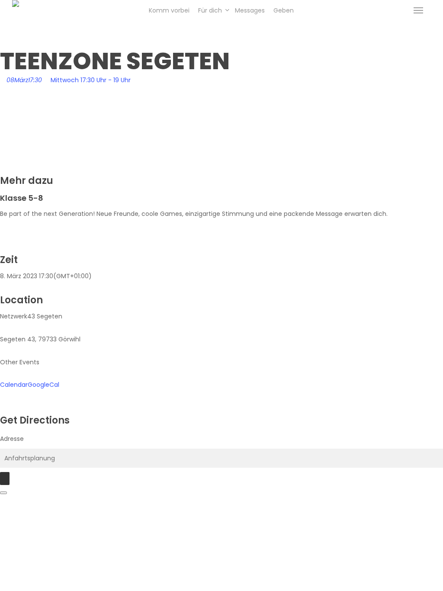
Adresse (12, 438)
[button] (418, 10)
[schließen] (3, 492)
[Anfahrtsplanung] (5, 478)
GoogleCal (43, 384)
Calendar (14, 384)
